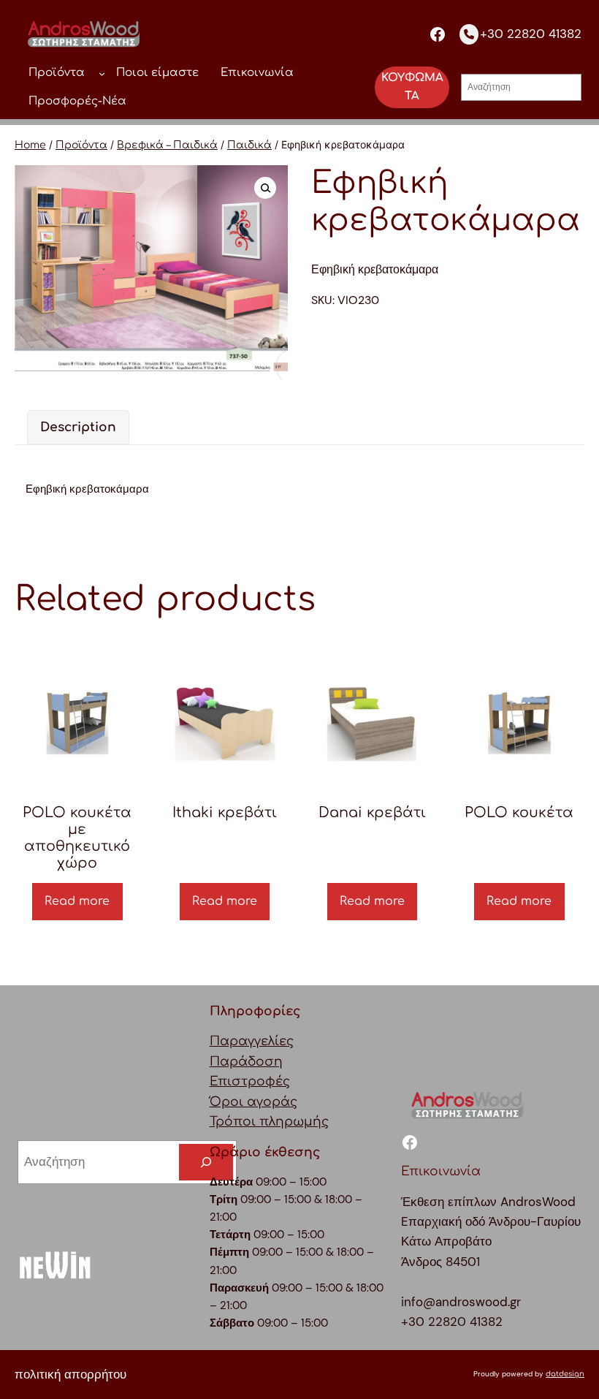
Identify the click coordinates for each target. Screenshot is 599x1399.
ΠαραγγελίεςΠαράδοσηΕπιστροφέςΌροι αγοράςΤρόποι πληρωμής (269, 1081)
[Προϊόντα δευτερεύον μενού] (102, 72)
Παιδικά (249, 145)
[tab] (78, 427)
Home (30, 145)
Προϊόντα (81, 145)
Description (78, 427)
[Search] (206, 1162)
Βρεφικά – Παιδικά (167, 145)
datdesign (565, 1374)
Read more (77, 901)
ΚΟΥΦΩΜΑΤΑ (412, 87)
